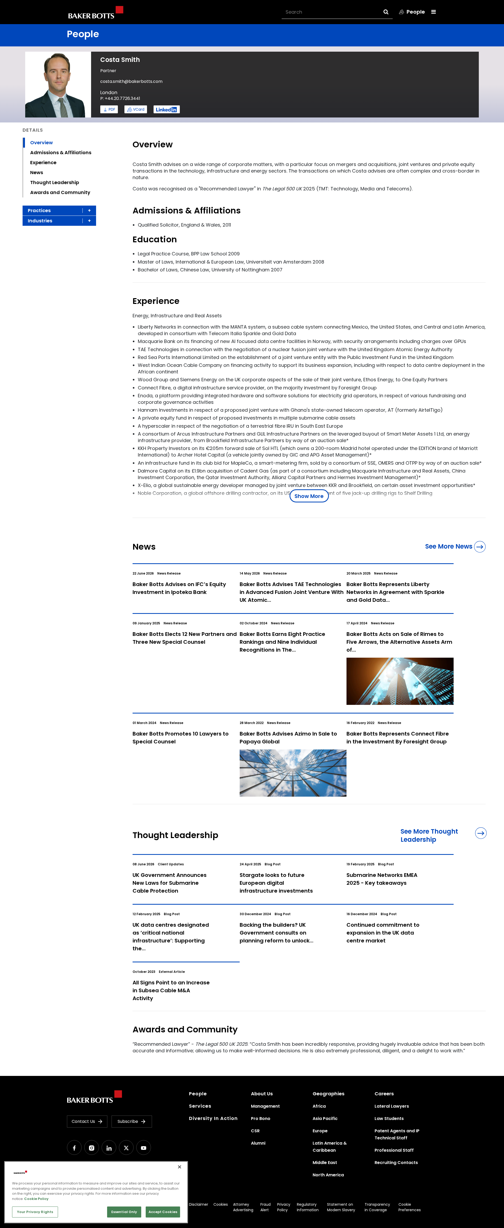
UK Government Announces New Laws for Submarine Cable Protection (170, 882)
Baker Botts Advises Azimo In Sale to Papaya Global (288, 737)
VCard (138, 109)
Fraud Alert (265, 1207)
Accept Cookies (163, 1211)
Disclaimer (198, 1204)
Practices (39, 210)
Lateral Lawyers (392, 1106)
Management (265, 1106)
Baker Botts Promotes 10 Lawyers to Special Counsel (181, 737)
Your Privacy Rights (35, 1211)
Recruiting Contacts (396, 1163)
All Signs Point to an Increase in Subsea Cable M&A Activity (171, 990)
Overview (41, 142)
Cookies (220, 1204)
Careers (384, 1093)
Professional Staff (394, 1150)
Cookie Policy (36, 1198)
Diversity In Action (213, 1118)
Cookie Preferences (409, 1207)
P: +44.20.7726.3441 (120, 98)
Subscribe (128, 1121)
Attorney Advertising (243, 1207)
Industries (40, 220)
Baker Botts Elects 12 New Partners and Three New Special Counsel (185, 638)
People (198, 1093)
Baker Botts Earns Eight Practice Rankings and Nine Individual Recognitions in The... (282, 641)
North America (328, 1175)
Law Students (389, 1119)
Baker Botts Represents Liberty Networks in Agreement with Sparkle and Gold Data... (395, 592)
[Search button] (391, 11)
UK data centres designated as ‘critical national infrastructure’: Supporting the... (171, 936)
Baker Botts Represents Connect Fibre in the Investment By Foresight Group (397, 737)
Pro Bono (260, 1119)
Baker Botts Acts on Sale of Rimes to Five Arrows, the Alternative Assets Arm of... (399, 641)
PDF (112, 109)
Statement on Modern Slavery (341, 1207)
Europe (320, 1131)
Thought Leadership (54, 182)
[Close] (179, 1167)
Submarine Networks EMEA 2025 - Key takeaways (381, 879)
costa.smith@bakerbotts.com (131, 81)
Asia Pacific (325, 1119)
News (36, 172)
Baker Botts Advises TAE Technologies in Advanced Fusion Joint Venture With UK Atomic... (292, 592)
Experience (43, 162)
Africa (319, 1106)
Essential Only (124, 1211)
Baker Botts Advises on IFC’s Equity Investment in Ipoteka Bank (179, 588)
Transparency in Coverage (377, 1207)
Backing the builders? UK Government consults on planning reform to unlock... (276, 932)
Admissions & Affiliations (60, 152)
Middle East (325, 1163)
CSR (255, 1131)
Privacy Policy (283, 1207)
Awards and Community (60, 192)
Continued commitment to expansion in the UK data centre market (382, 932)
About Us (262, 1093)
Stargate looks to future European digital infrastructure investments (276, 882)
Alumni (258, 1143)
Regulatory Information (308, 1207)
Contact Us (83, 1121)
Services (200, 1106)
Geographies (328, 1093)
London (108, 92)
